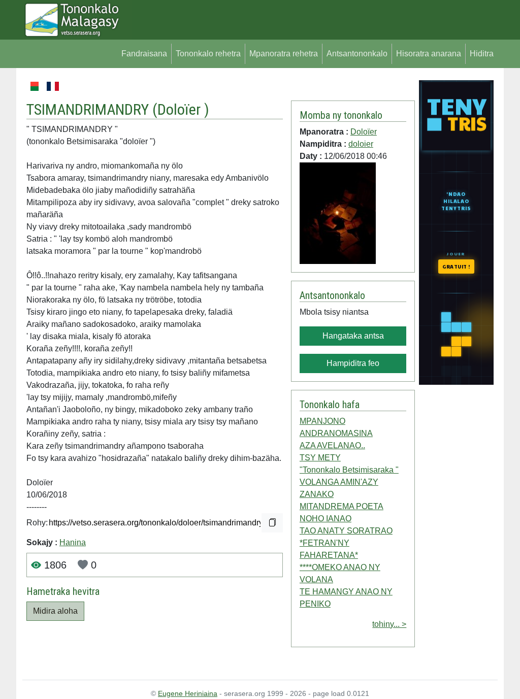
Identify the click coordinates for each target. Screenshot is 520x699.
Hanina (72, 542)
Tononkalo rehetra (208, 53)
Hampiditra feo (353, 363)
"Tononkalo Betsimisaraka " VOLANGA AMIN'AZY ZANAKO (349, 481)
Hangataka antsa (353, 335)
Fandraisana (144, 53)
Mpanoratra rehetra (283, 53)
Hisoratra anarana (428, 53)
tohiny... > (389, 624)
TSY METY (320, 457)
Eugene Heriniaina (187, 693)
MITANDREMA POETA (341, 506)
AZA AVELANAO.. (332, 445)
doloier (360, 144)
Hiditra (482, 53)
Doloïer (180, 109)
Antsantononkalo (357, 53)
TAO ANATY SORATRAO (346, 530)
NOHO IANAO (325, 518)
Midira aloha (55, 611)
